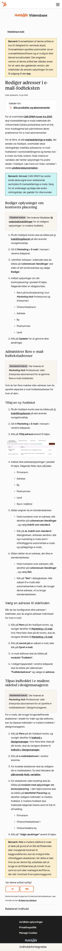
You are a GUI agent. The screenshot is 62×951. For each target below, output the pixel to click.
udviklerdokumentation (25, 168)
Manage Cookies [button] (28, 933)
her (29, 73)
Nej (26, 889)
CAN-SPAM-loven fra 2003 (38, 116)
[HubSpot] (4, 4)
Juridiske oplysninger (31, 922)
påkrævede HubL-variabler (26, 774)
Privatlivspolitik (27, 927)
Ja (12, 889)
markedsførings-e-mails (38, 139)
